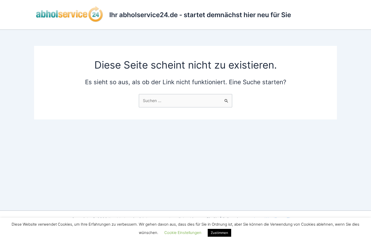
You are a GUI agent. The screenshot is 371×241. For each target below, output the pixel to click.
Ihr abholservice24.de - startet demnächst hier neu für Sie (200, 15)
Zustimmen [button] (219, 233)
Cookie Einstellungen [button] (182, 232)
